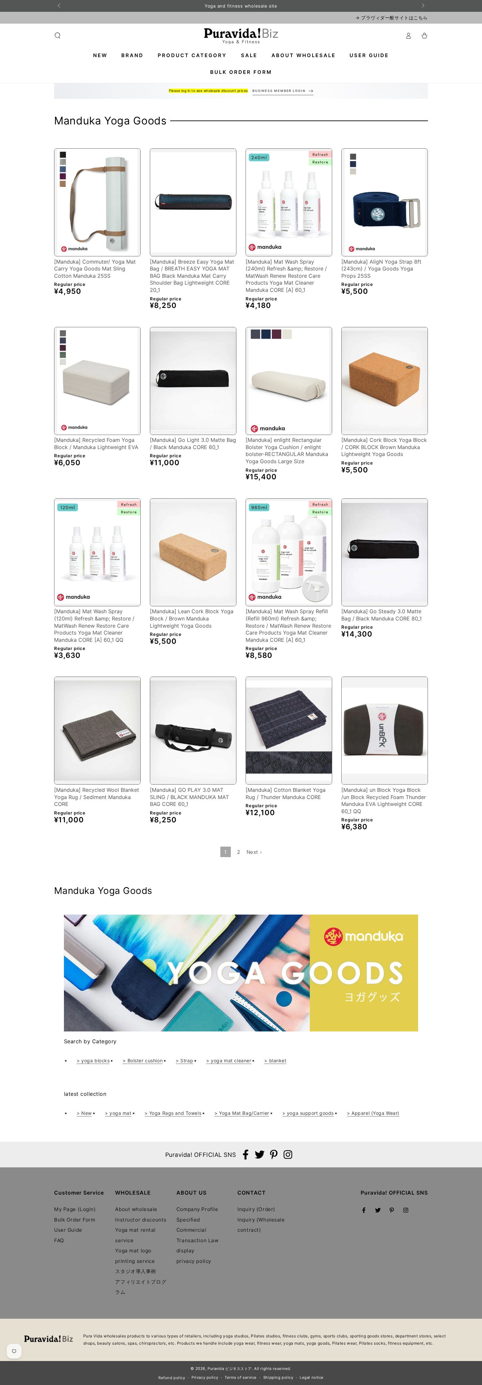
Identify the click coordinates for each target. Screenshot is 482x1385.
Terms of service (241, 1377)
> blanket (275, 1060)
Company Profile (197, 1209)
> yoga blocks (93, 1060)
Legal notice (312, 1377)
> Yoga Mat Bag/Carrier (241, 1113)
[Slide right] (422, 6)
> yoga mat (118, 1113)
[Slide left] (59, 6)
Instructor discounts (140, 1220)
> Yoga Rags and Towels (173, 1113)
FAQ (59, 1240)
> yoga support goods (308, 1113)
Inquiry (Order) (256, 1209)
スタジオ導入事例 (135, 1271)
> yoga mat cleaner (228, 1060)
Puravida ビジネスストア (230, 1368)
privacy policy (193, 1261)
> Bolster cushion (143, 1060)
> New (84, 1113)
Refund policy (171, 1377)
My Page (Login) (75, 1209)
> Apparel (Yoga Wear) (373, 1113)
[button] (58, 36)
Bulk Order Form (74, 1220)
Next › (254, 852)
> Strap (184, 1060)
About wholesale (136, 1209)
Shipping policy (278, 1377)
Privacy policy (204, 1377)
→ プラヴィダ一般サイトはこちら (391, 17)
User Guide (68, 1230)
